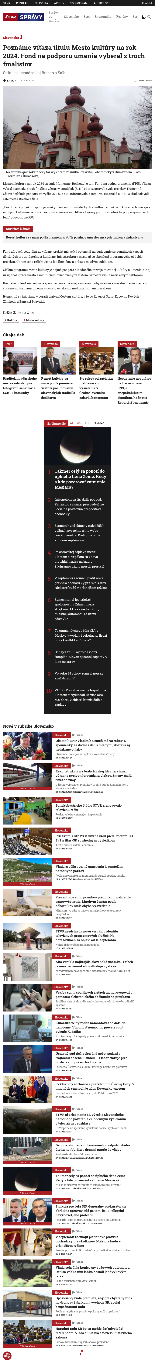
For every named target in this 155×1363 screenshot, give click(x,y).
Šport (136, 16)
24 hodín (76, 423)
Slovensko (71, 16)
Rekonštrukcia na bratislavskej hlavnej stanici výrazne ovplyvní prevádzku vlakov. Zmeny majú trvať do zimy (94, 775)
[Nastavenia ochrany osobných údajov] (7, 1355)
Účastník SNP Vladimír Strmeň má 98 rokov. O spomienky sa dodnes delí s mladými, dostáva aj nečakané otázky (93, 744)
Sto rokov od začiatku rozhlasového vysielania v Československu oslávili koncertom (96, 388)
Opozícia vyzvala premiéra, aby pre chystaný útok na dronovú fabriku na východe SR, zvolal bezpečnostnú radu (94, 1302)
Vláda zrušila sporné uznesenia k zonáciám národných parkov (89, 868)
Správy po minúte (54, 16)
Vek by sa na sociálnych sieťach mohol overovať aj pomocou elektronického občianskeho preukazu (94, 994)
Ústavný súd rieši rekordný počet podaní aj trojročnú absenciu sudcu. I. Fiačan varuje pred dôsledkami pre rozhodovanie (92, 1057)
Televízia (41, 3)
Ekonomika (103, 16)
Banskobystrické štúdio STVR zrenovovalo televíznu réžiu (89, 807)
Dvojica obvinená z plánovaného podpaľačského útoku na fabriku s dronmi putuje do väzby (93, 1147)
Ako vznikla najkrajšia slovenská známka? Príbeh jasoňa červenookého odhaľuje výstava (94, 964)
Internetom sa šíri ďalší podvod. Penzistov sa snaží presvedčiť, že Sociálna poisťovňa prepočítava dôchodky (79, 506)
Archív (59, 3)
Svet (87, 16)
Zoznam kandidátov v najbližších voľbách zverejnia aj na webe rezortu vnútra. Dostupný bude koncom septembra (80, 532)
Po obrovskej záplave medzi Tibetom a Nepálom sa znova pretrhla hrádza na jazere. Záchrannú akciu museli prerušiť (79, 559)
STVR (6, 3)
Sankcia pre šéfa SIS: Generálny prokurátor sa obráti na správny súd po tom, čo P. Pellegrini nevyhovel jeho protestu (91, 1210)
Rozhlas (22, 3)
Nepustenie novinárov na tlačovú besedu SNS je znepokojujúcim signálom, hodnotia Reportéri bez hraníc (135, 390)
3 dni (88, 423)
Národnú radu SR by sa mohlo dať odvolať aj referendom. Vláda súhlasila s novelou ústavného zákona (94, 1332)
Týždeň (100, 423)
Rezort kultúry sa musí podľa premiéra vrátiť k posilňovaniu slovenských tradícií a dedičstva (73, 237)
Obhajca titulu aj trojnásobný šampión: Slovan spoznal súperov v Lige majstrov (81, 657)
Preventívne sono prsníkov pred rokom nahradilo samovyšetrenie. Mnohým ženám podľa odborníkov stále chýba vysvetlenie (93, 901)
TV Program (79, 3)
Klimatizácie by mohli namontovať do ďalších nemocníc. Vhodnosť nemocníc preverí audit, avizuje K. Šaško (90, 1027)
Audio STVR (101, 3)
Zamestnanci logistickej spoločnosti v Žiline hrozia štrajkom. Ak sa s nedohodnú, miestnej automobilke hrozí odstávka (77, 609)
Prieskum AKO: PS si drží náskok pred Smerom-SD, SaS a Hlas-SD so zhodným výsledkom (94, 838)
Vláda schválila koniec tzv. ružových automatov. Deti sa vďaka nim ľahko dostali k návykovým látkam (93, 1271)
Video (79, 735)
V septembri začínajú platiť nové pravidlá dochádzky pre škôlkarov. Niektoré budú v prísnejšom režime (81, 583)
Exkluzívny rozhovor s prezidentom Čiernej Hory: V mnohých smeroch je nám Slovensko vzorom (95, 1086)
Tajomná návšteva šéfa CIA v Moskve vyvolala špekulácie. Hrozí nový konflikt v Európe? (81, 635)
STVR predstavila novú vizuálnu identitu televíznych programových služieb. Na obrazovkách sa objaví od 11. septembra (87, 935)
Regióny (122, 16)
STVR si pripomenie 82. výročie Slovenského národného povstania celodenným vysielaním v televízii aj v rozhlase (91, 1118)
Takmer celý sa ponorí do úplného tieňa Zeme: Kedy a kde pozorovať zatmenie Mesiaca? (80, 479)
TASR (10, 80)
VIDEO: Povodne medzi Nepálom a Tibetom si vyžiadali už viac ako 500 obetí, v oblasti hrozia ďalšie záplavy (80, 697)
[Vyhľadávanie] (149, 17)
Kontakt (147, 3)
